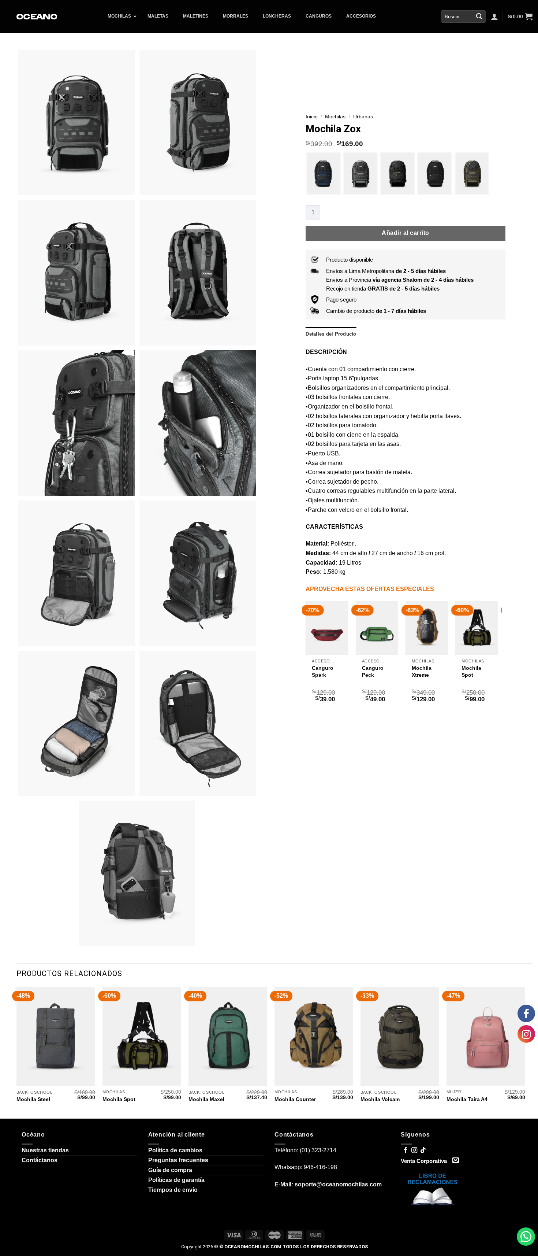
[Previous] (305, 660)
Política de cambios (175, 1150)
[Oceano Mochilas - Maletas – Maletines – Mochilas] (37, 16)
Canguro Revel (460, 671)
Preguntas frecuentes (178, 1160)
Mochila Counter (295, 1099)
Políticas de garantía (176, 1180)
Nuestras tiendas (45, 1150)
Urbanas (363, 116)
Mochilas (335, 116)
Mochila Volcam (380, 1099)
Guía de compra (170, 1170)
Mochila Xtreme (359, 671)
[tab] (331, 334)
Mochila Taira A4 (467, 1099)
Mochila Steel (33, 1099)
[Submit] (479, 16)
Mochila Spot (409, 671)
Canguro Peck (310, 671)
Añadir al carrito (405, 233)
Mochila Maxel (206, 1099)
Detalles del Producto (331, 334)
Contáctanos (39, 1160)
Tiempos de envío (173, 1190)
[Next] (497, 660)
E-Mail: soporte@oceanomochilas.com (328, 1184)
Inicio (312, 116)
